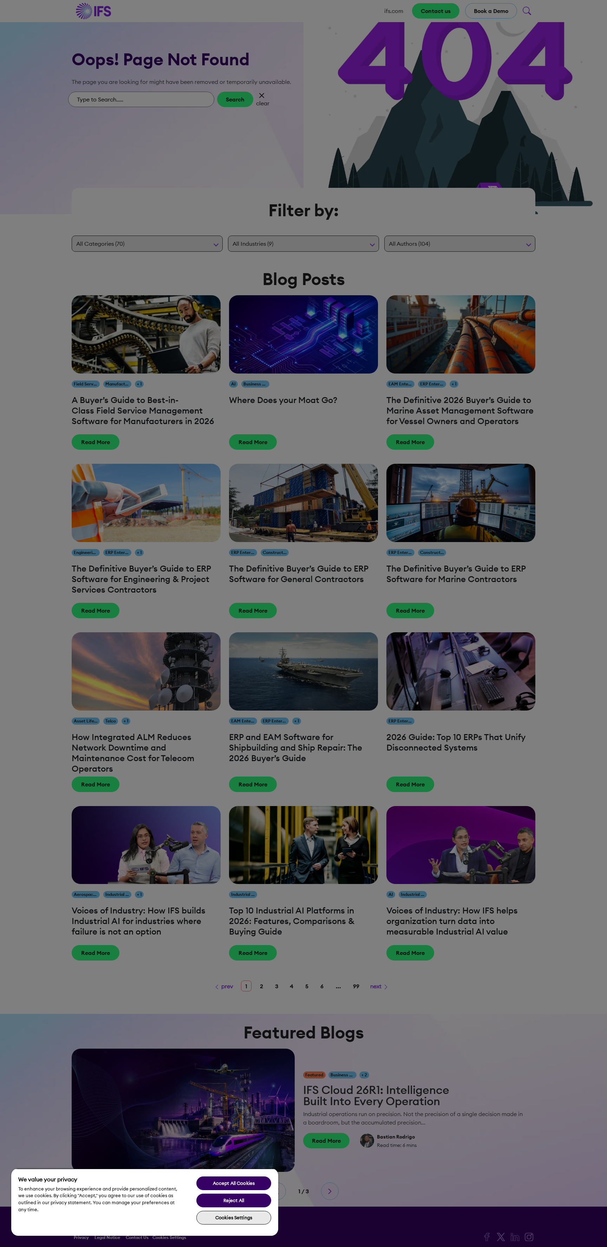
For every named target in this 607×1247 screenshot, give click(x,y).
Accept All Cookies (234, 1183)
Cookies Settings (233, 1217)
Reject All (233, 1200)
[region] (144, 1202)
